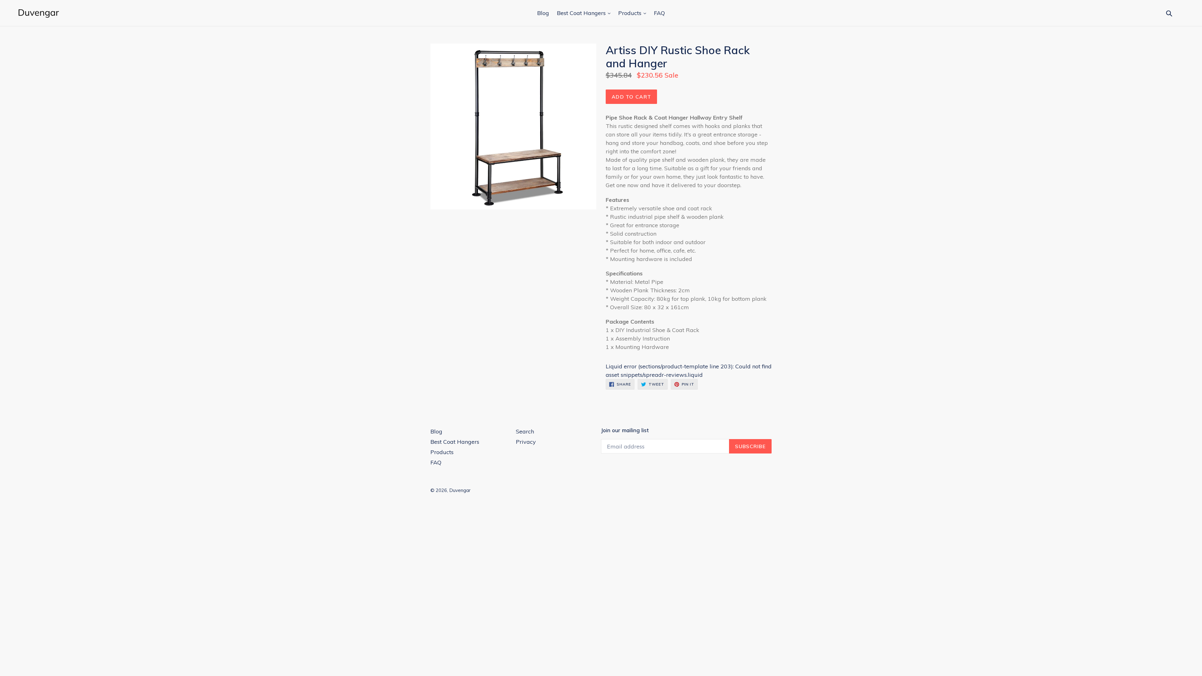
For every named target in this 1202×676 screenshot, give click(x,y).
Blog (543, 13)
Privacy (526, 441)
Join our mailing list (625, 430)
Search (525, 431)
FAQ (659, 13)
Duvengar (459, 490)
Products (630, 13)
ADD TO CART (631, 97)
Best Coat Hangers (582, 13)
